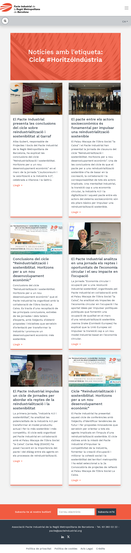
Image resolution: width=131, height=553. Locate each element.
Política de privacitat (38, 548)
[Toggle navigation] (126, 8)
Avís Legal (87, 548)
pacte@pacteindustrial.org (65, 530)
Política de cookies (65, 548)
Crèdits (100, 548)
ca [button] (124, 21)
